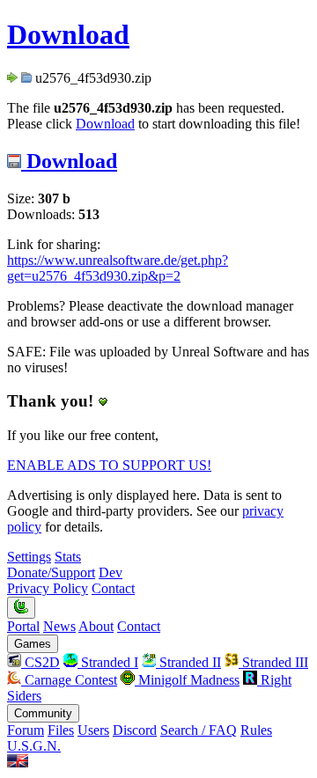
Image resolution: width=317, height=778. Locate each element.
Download (68, 34)
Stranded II (188, 662)
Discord (135, 730)
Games (32, 643)
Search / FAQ (198, 730)
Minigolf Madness (187, 679)
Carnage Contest (69, 679)
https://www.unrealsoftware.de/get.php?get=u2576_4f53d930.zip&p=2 (117, 268)
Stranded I (107, 662)
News (59, 626)
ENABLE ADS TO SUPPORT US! (109, 465)
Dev (110, 572)
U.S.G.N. (34, 745)
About (96, 626)
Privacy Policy (47, 588)
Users (93, 730)
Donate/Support (51, 572)
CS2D (40, 662)
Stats (68, 556)
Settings (29, 556)
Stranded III (273, 662)
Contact (113, 588)
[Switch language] (17, 762)
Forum (25, 730)
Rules (256, 730)
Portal (23, 626)
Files (61, 730)
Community (43, 713)
